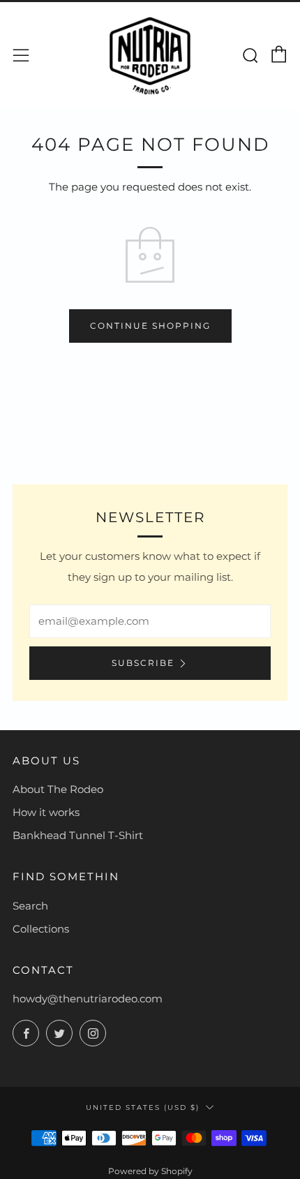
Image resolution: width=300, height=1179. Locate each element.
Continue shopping (150, 325)
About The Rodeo (58, 789)
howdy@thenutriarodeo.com (88, 998)
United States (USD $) (143, 1107)
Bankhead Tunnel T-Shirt (78, 835)
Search (30, 905)
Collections (41, 928)
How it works (46, 812)
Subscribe (143, 663)
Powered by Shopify (150, 1171)
